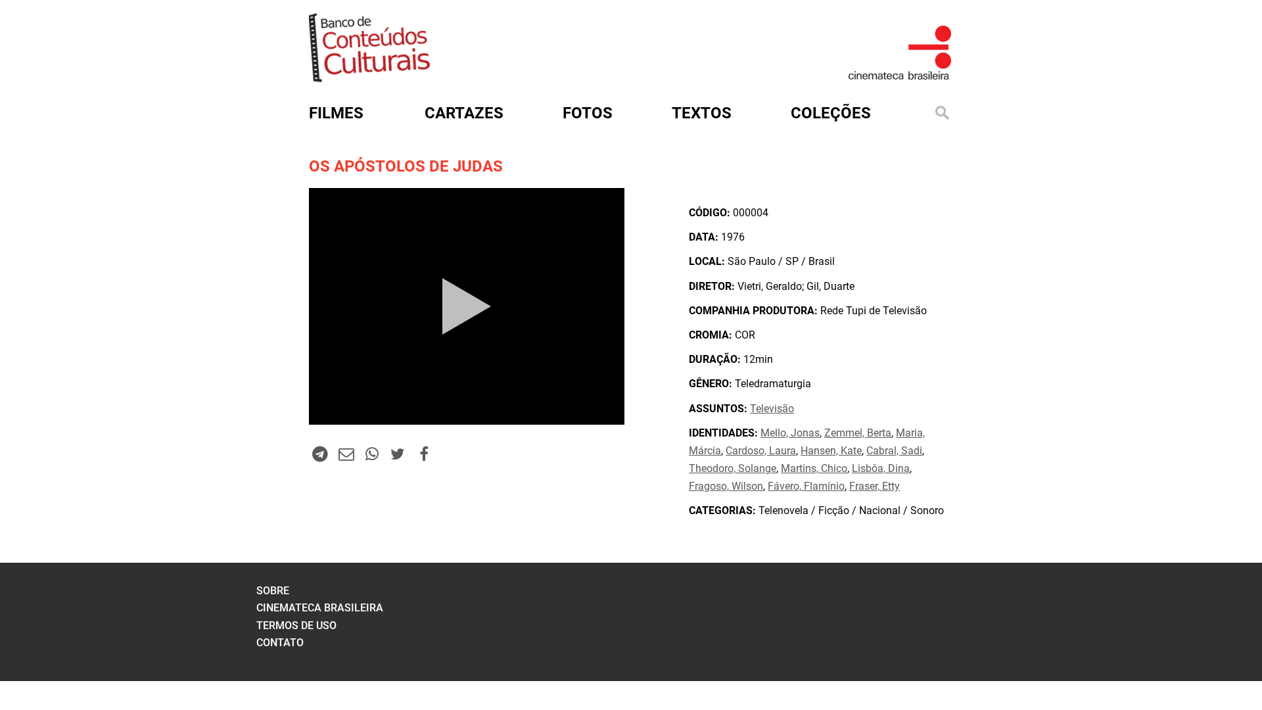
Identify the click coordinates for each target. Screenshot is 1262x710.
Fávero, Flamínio (806, 486)
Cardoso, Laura (761, 450)
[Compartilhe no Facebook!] (424, 454)
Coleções (831, 113)
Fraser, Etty (874, 486)
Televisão (772, 408)
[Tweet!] (397, 454)
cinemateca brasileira (319, 608)
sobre (272, 590)
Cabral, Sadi (894, 450)
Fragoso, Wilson (726, 486)
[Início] (369, 78)
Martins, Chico (814, 468)
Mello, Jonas (790, 433)
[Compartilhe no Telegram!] (320, 454)
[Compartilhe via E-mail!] (346, 454)
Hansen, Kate (831, 450)
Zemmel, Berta (857, 433)
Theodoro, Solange (732, 468)
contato (280, 642)
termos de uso (296, 625)
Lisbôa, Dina (881, 468)
